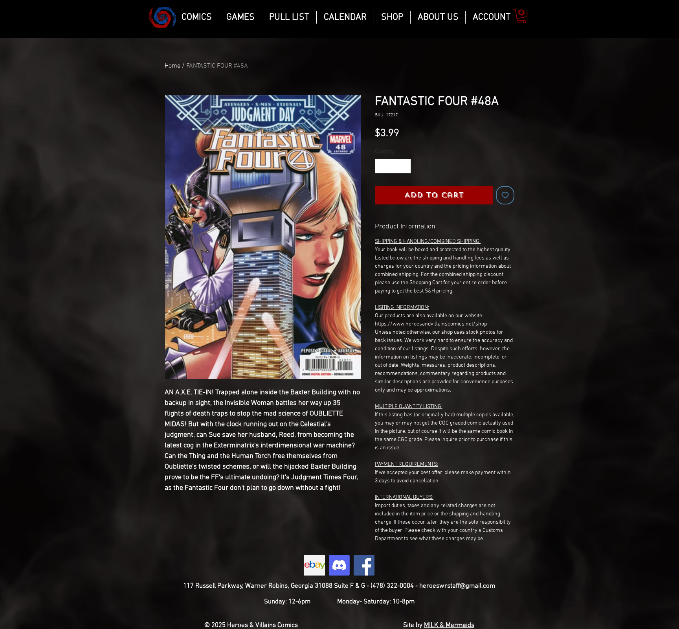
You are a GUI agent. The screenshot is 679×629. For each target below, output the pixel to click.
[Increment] (405, 166)
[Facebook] (364, 565)
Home (172, 66)
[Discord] (339, 565)
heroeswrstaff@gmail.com (457, 586)
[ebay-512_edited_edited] (314, 565)
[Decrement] (381, 166)
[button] (521, 16)
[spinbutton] (393, 166)
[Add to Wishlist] (505, 195)
